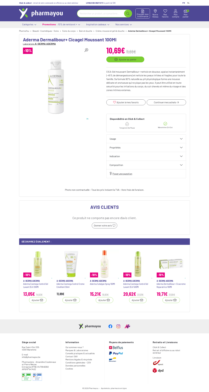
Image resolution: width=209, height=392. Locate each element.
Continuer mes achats (165, 102)
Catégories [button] (28, 24)
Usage (113, 138)
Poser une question (122, 173)
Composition (116, 164)
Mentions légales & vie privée (78, 359)
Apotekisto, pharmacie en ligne (114, 388)
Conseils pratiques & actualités (80, 353)
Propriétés (115, 147)
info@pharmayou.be (31, 357)
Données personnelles (75, 365)
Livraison (157, 357)
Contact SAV (71, 356)
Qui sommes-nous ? (74, 347)
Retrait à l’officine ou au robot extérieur (166, 351)
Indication (115, 156)
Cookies (69, 368)
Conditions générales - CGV (78, 362)
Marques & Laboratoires (76, 350)
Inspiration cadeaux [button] (96, 24)
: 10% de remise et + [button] (60, 24)
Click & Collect (159, 347)
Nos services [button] (122, 24)
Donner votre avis (103, 225)
